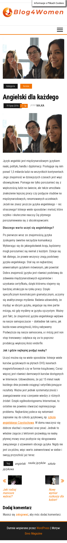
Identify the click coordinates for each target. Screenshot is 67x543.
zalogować (22, 514)
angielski (20, 463)
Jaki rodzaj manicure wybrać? (9, 493)
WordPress (43, 528)
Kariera (26, 86)
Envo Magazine (33, 533)
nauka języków (36, 463)
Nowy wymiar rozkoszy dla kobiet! (56, 494)
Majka (40, 105)
